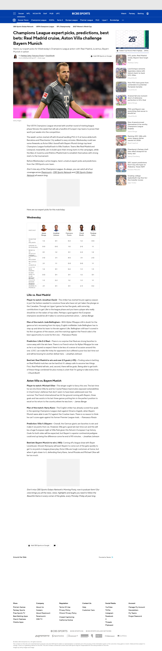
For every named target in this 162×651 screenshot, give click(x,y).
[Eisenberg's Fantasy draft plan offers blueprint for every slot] (121, 153)
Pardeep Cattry (26, 56)
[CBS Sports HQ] (76, 631)
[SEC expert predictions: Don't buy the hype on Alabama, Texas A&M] (121, 167)
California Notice (66, 620)
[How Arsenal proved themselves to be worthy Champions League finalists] (121, 126)
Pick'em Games (19, 607)
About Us (40, 607)
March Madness (19, 619)
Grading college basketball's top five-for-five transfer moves (138, 178)
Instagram (109, 613)
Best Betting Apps (20, 616)
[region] (132, 39)
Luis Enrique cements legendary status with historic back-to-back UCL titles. (136, 72)
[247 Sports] (42, 635)
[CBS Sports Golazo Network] (98, 631)
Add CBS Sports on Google (102, 56)
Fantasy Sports (19, 610)
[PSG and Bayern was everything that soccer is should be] (121, 113)
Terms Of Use (64, 607)
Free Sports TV (19, 613)
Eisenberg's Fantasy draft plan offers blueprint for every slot (138, 151)
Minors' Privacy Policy (67, 613)
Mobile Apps (18, 622)
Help (84, 607)
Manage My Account (136, 607)
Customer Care (88, 610)
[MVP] (99, 635)
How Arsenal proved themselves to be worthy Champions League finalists (137, 125)
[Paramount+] (72, 635)
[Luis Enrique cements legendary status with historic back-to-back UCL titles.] (121, 73)
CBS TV (39, 619)
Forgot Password (135, 616)
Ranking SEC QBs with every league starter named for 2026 (137, 138)
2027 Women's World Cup (82, 27)
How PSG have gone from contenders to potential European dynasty (138, 85)
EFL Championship (63, 27)
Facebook (109, 616)
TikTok (107, 610)
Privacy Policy (64, 610)
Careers (39, 610)
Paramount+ (46, 172)
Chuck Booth (50, 56)
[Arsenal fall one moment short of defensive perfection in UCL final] (121, 100)
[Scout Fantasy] (110, 636)
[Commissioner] (87, 635)
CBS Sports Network (62, 172)
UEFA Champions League (45, 27)
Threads (108, 622)
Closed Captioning (66, 617)
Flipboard (109, 625)
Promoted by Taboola (105, 557)
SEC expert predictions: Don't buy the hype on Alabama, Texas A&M (137, 165)
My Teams (132, 613)
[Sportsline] (58, 635)
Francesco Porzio (38, 56)
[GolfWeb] (122, 636)
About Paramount (43, 613)
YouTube (108, 607)
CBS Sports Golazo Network (23, 27)
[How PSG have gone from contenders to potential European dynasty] (121, 87)
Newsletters (133, 610)
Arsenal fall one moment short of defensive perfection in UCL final (137, 98)
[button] (123, 20)
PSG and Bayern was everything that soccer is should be (137, 111)
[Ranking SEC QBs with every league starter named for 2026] (121, 140)
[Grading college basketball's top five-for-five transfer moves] (121, 180)
